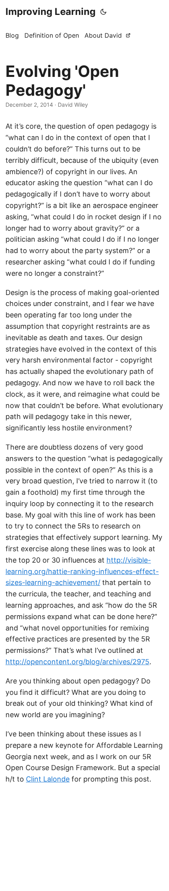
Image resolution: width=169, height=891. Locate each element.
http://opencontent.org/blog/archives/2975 (77, 662)
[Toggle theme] (103, 12)
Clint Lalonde (48, 779)
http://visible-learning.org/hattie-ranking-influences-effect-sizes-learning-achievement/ (82, 571)
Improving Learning (51, 11)
